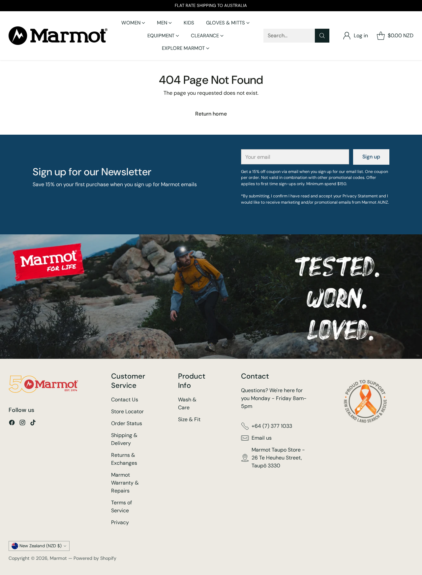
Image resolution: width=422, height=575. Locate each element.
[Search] (322, 36)
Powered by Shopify (95, 558)
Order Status (126, 423)
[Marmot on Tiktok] (33, 424)
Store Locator (127, 411)
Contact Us (124, 399)
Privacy (120, 522)
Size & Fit (189, 419)
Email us (262, 437)
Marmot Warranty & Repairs (125, 482)
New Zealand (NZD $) (40, 546)
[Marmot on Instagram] (22, 424)
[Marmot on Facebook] (12, 424)
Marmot (58, 558)
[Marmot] (58, 35)
